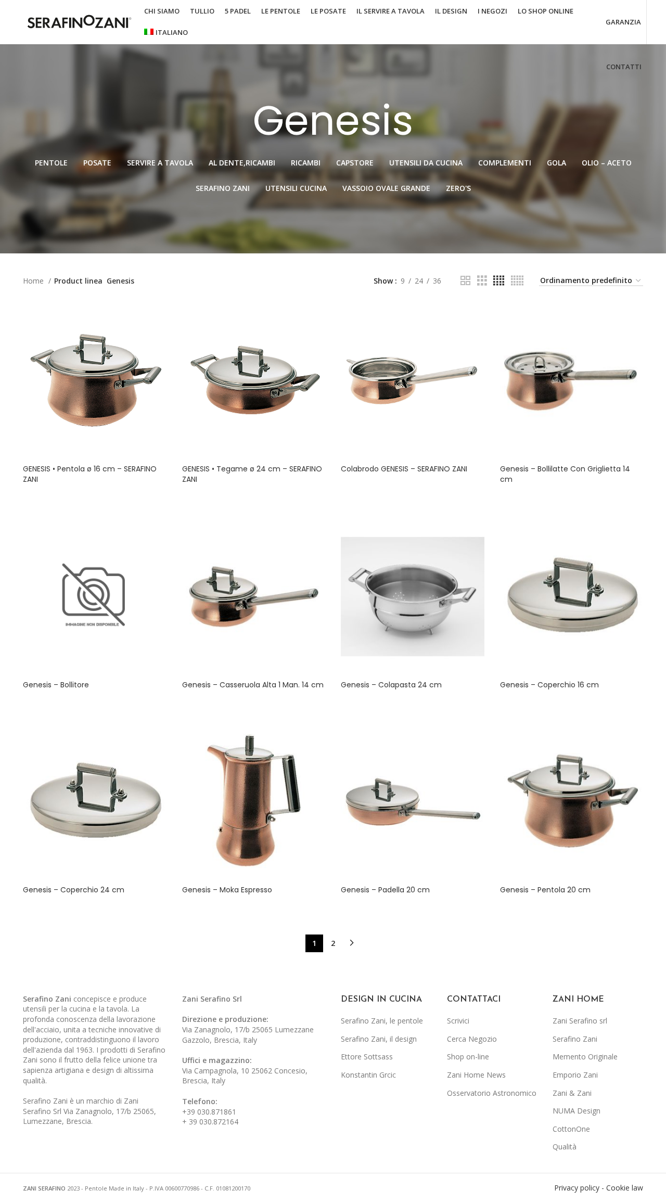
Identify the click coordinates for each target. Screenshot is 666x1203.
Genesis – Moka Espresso (227, 890)
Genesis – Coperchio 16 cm (549, 685)
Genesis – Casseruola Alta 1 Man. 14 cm (253, 685)
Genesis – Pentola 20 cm (545, 890)
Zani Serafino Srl (212, 999)
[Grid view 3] (482, 280)
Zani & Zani (572, 1093)
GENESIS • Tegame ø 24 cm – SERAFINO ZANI (252, 474)
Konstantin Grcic (368, 1075)
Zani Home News (476, 1075)
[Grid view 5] (517, 280)
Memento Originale (585, 1056)
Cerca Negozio (472, 1039)
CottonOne (571, 1129)
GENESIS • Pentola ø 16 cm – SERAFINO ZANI (90, 474)
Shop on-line (468, 1056)
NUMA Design (576, 1111)
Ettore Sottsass (367, 1056)
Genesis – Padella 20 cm (385, 890)
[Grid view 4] (498, 280)
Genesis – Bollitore (56, 685)
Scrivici (458, 1021)
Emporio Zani (575, 1075)
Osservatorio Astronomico (491, 1093)
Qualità (565, 1146)
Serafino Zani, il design (379, 1039)
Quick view (159, 319)
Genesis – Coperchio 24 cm (73, 890)
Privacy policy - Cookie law (598, 1188)
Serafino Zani (575, 1039)
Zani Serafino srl (580, 1021)
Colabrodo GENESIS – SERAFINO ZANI (404, 469)
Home (34, 281)
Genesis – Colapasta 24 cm (391, 685)
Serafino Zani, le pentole (382, 1021)
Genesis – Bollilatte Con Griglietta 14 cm (565, 474)
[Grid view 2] (465, 280)
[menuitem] (166, 32)
